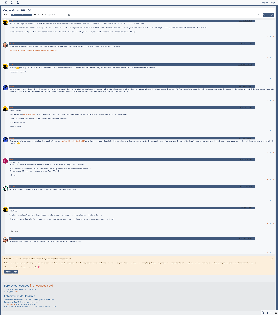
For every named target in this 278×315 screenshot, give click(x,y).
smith (16, 292)
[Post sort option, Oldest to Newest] (259, 14)
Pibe (10, 238)
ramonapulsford (9, 304)
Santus (11, 43)
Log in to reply (268, 15)
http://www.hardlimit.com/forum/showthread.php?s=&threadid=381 (33, 50)
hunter (11, 86)
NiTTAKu (12, 186)
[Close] (272, 259)
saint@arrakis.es (29, 114)
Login (15, 272)
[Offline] (6, 22)
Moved (7, 15)
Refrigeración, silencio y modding (22, 15)
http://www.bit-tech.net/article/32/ (72, 141)
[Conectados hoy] (41, 285)
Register (8, 272)
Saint (11, 21)
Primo (11, 159)
